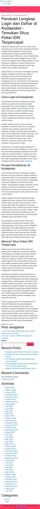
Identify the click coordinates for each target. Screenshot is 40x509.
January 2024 (10, 420)
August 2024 (10, 404)
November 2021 (11, 481)
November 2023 (11, 425)
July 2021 (8, 491)
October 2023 (10, 427)
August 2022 (10, 460)
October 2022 (10, 456)
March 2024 (9, 416)
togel (7, 502)
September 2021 (11, 486)
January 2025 (10, 392)
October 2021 (10, 484)
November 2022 (11, 453)
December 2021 (11, 479)
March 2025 (9, 388)
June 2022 (9, 465)
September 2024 (11, 402)
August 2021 (10, 488)
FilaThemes (21, 508)
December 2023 (11, 423)
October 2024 (10, 399)
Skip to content (5, 1)
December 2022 (11, 451)
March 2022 (9, 472)
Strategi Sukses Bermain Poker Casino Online (22, 352)
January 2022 (10, 477)
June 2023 (9, 437)
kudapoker (29, 161)
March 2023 (9, 444)
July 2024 (9, 406)
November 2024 (11, 397)
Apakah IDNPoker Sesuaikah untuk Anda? (20, 368)
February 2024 (10, 418)
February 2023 (10, 446)
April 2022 (9, 470)
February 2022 (10, 474)
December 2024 (11, 395)
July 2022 (9, 463)
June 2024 (9, 409)
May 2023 (9, 439)
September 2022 (11, 458)
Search (4, 340)
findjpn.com (5, 7)
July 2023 (9, 434)
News (11, 324)
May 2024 (9, 411)
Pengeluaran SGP (7, 379)
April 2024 (9, 413)
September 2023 (11, 430)
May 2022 (9, 467)
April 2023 (9, 442)
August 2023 (10, 432)
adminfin (24, 15)
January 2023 (10, 449)
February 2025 (10, 390)
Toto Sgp (7, 3)
